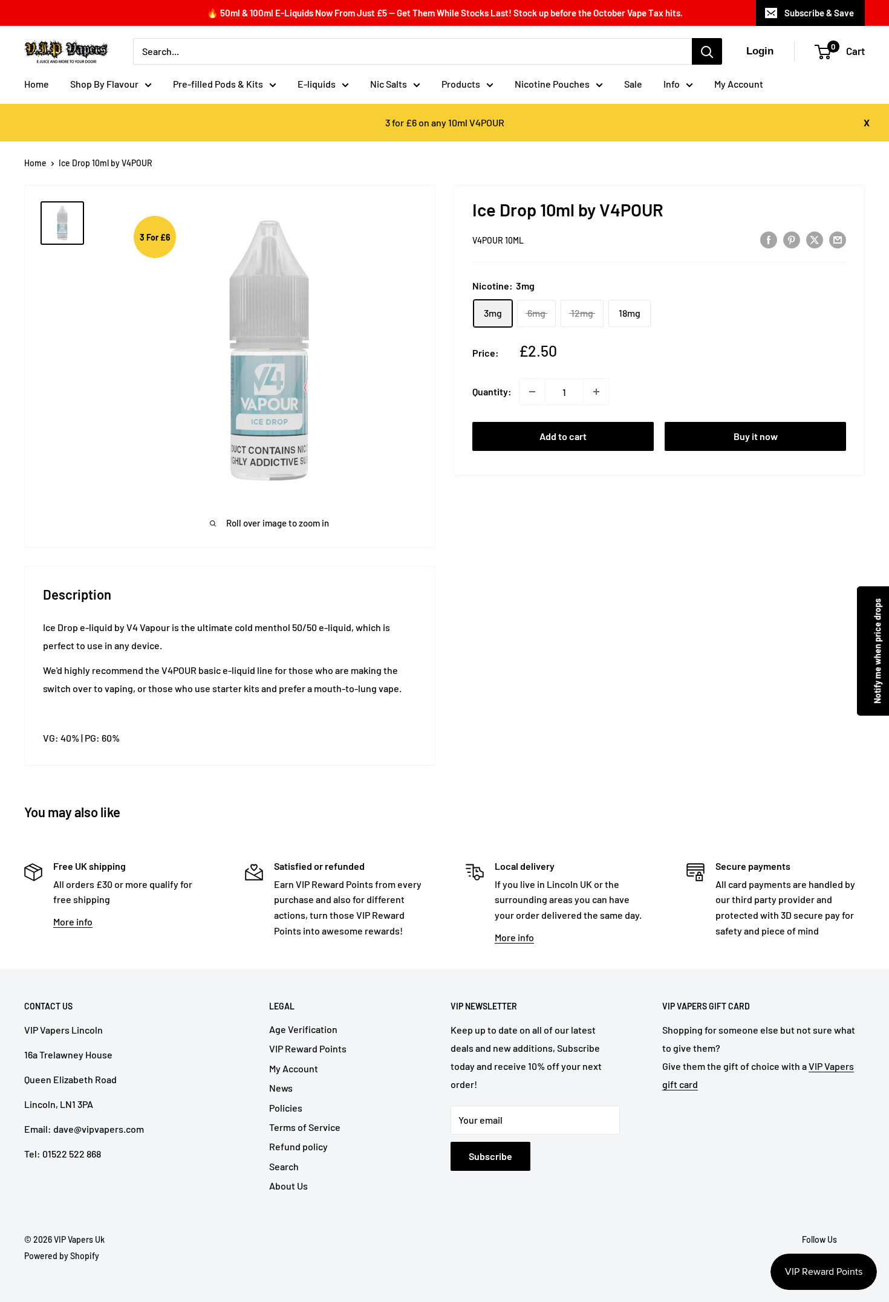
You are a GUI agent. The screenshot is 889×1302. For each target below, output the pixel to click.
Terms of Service (304, 1127)
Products (460, 83)
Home (36, 83)
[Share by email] (837, 239)
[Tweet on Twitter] (814, 239)
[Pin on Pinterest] (791, 239)
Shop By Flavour (104, 83)
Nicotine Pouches (552, 83)
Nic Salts (388, 83)
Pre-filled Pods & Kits (218, 83)
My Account (738, 83)
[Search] (707, 51)
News (281, 1087)
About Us (288, 1185)
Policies (285, 1107)
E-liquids (317, 83)
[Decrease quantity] (532, 391)
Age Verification (303, 1029)
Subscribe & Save (819, 12)
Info (671, 83)
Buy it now (756, 436)
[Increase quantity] (596, 391)
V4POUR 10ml (498, 240)
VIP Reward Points (308, 1048)
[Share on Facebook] (768, 239)
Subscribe (490, 1156)
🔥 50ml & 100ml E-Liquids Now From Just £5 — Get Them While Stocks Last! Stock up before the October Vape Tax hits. (445, 12)
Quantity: (492, 391)
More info (73, 921)
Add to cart (563, 436)
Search (284, 1166)
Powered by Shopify (61, 1256)
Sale (633, 83)
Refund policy (298, 1146)
